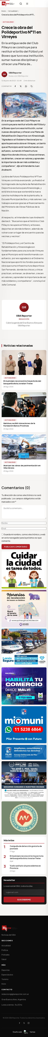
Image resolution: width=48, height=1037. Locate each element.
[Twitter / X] (24, 1023)
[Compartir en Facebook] (15, 86)
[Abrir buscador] (20, 3)
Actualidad (12, 11)
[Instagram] (28, 1023)
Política (5, 950)
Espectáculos (7, 974)
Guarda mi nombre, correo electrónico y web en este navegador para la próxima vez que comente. (23, 537)
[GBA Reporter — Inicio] (8, 3)
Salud (4, 959)
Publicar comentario (15, 547)
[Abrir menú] (27, 3)
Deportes (6, 970)
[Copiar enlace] (31, 86)
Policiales (5, 954)
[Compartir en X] (20, 86)
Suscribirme (24, 899)
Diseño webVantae (24, 1032)
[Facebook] (19, 1023)
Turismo (5, 979)
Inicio (4, 11)
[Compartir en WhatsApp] (26, 86)
